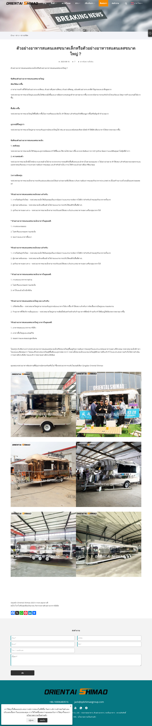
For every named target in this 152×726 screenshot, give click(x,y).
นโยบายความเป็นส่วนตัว (87, 717)
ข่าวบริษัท (24, 35)
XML (75, 717)
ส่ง (22, 673)
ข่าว (17, 35)
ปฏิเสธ (31, 720)
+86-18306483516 (58, 701)
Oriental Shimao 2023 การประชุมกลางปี (32, 603)
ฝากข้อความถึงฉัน (86, 61)
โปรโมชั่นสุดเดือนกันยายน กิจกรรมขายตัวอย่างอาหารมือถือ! (37, 606)
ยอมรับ (42, 720)
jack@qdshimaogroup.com (89, 701)
